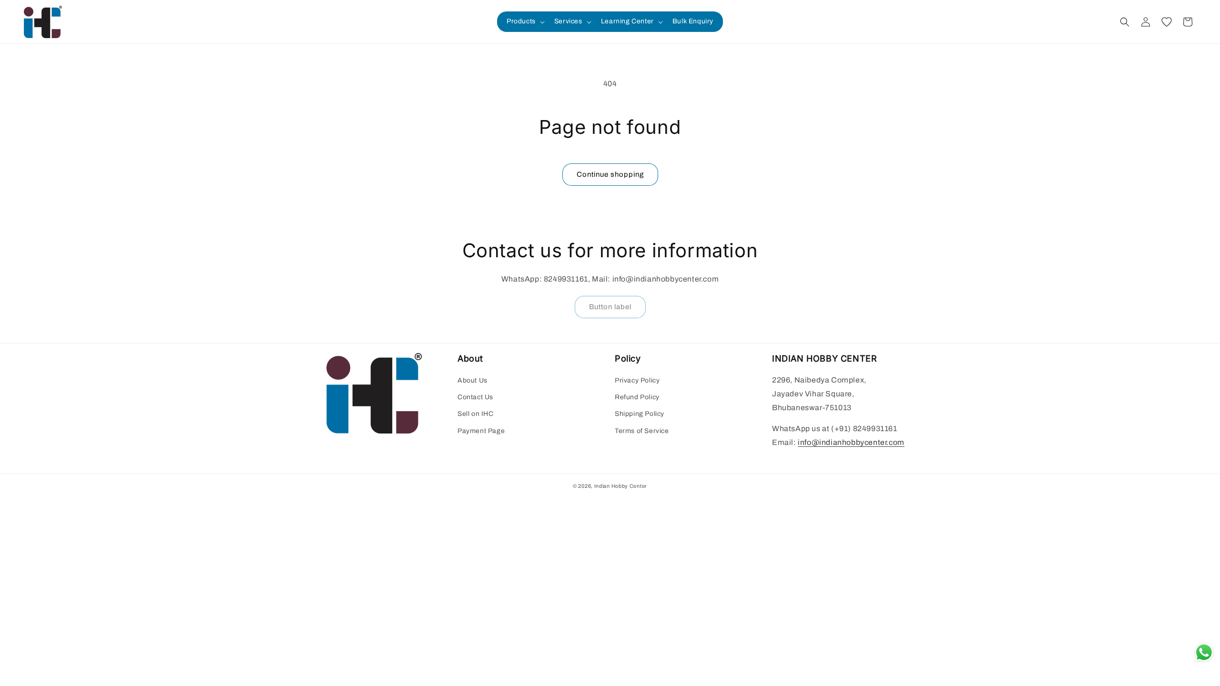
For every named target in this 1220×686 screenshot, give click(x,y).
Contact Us (475, 397)
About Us (473, 380)
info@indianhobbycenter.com (851, 442)
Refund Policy (637, 397)
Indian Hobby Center (620, 486)
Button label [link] (610, 307)
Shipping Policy (639, 413)
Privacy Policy (637, 380)
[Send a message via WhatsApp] (1204, 652)
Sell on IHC (476, 413)
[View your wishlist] (1166, 21)
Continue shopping (610, 174)
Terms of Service (642, 430)
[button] (525, 21)
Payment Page (481, 430)
